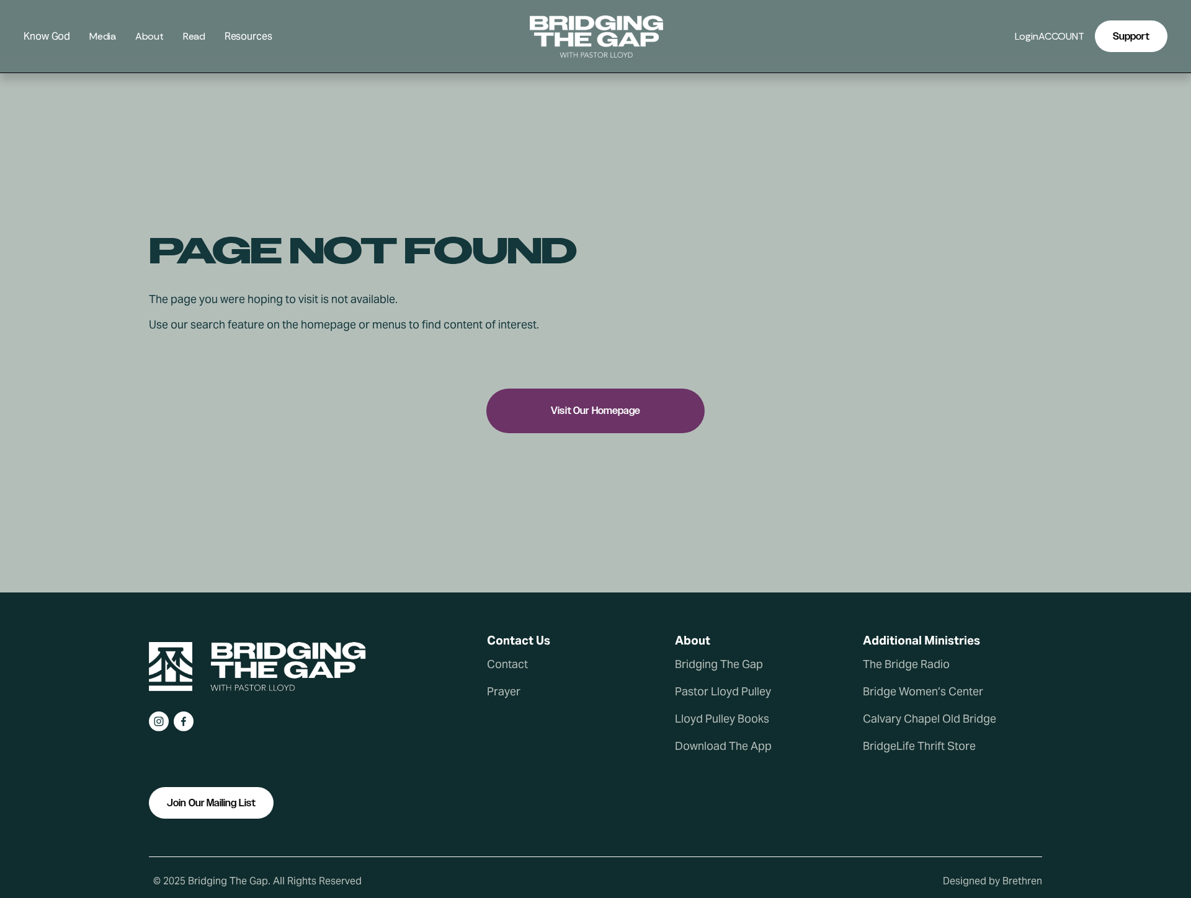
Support (1131, 36)
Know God (47, 37)
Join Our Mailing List (211, 803)
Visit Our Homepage (595, 410)
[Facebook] (184, 721)
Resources (248, 37)
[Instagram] (159, 721)
